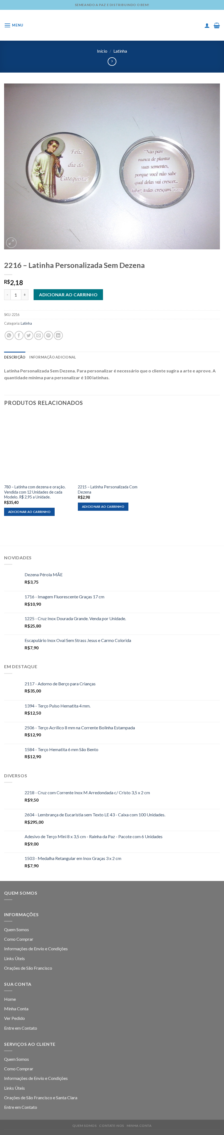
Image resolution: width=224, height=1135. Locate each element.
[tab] (14, 357)
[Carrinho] (217, 25)
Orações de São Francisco (28, 967)
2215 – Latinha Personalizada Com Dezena (107, 489)
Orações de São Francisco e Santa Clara (40, 1097)
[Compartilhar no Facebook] (18, 335)
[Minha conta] (207, 25)
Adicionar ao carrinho (68, 294)
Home (10, 999)
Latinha (120, 50)
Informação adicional (52, 357)
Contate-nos (111, 1126)
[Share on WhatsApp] (9, 335)
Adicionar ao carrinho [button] (29, 511)
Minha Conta (16, 1008)
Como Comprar (18, 939)
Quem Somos (16, 929)
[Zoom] (11, 242)
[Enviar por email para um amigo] (38, 335)
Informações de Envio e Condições (36, 948)
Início (102, 50)
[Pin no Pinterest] (48, 335)
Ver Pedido (14, 1018)
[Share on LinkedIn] (58, 335)
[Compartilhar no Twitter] (28, 335)
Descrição (14, 357)
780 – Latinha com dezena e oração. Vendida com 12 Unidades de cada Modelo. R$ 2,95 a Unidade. (35, 492)
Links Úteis (14, 958)
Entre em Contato (20, 1028)
